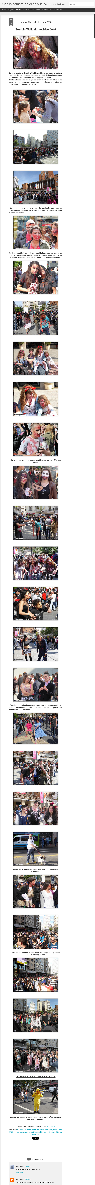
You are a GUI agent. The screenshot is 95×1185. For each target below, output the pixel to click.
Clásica (3, 9)
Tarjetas (11, 9)
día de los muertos (24, 1129)
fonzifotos (35, 1129)
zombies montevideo (44, 1132)
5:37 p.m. (28, 1166)
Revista (18, 9)
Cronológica (57, 9)
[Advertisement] (75, 55)
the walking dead (46, 1129)
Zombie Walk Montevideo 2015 (36, 22)
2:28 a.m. (28, 1179)
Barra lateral (35, 9)
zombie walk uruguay (21, 1132)
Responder (19, 1172)
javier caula (50, 1126)
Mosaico (26, 9)
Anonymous (20, 1179)
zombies (33, 1132)
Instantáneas (46, 9)
